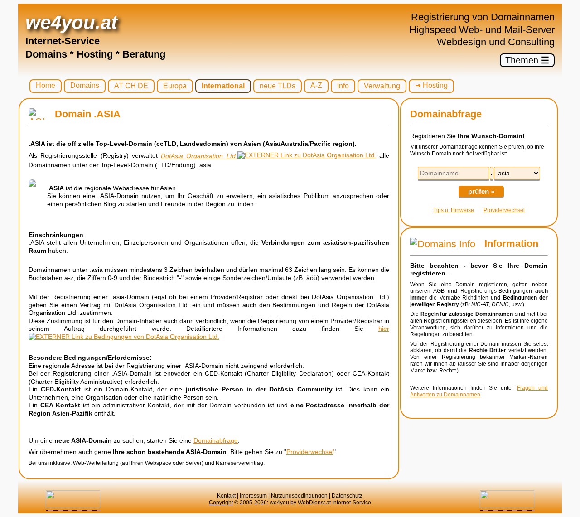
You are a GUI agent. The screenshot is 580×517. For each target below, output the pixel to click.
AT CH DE (131, 86)
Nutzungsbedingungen (299, 496)
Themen (527, 60)
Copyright (221, 502)
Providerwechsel (310, 451)
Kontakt (226, 496)
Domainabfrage (215, 440)
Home (45, 85)
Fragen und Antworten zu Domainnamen (479, 391)
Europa (175, 86)
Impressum (253, 496)
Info (343, 86)
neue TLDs (277, 86)
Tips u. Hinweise (453, 210)
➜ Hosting (431, 85)
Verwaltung (382, 86)
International (223, 86)
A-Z (316, 85)
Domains (84, 85)
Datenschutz (347, 496)
